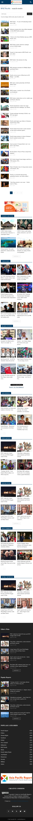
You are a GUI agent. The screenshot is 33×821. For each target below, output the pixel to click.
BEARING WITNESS (7, 326)
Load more (16, 256)
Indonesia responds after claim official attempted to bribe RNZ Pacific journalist (21, 30)
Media (2, 750)
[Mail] (12, 811)
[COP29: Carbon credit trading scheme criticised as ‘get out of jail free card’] (24, 224)
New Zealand (4, 742)
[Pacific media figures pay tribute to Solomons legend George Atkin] (5, 123)
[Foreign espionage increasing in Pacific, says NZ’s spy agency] (5, 115)
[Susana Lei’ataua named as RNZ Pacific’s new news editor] (5, 54)
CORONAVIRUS (5, 261)
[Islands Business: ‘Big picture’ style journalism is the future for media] (8, 419)
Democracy (4, 757)
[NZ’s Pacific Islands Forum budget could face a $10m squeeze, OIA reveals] (5, 161)
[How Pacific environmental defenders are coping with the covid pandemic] (24, 242)
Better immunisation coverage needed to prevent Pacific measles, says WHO (24, 277)
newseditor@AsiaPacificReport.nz (19, 801)
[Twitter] (20, 811)
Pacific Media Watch (6, 752)
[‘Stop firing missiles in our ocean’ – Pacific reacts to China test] (5, 184)
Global (2, 559)
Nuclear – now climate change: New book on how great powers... (24, 342)
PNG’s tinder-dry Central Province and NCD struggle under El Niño (7, 454)
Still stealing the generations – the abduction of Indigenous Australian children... (7, 545)
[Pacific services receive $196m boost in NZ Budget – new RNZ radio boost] (5, 77)
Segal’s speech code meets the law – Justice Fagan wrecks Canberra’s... (24, 517)
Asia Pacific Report (25, 794)
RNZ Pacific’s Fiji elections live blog (18, 60)
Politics (2, 733)
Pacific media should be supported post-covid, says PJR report (24, 315)
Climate (2, 228)
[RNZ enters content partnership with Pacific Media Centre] (5, 85)
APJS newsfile (3, 406)
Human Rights (4, 735)
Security (3, 759)
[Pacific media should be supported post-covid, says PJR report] (24, 307)
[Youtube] (24, 811)
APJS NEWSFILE (6, 393)
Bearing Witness (20, 373)
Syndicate (3, 738)
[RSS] (16, 811)
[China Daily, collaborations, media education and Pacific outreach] (24, 446)
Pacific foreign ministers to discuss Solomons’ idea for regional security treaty (20, 137)
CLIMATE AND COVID (7, 216)
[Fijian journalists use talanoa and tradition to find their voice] (8, 401)
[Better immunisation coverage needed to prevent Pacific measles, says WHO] (24, 269)
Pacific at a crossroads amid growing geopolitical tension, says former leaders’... (19, 175)
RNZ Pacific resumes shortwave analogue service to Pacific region (19, 45)
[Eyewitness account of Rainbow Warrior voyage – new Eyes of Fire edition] (24, 369)
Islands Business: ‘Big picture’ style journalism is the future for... (8, 427)
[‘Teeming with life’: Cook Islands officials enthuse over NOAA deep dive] (8, 464)
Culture (2, 514)
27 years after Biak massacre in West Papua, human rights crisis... (8, 377)
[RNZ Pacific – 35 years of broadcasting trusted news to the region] (5, 23)
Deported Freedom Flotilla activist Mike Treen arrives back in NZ (8, 563)
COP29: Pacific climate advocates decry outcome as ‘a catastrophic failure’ (7, 232)
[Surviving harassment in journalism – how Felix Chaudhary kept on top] (24, 419)
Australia (2, 541)
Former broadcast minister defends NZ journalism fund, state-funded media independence (8, 295)
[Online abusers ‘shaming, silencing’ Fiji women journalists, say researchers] (24, 401)
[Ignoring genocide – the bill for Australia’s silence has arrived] (8, 352)
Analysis (2, 246)
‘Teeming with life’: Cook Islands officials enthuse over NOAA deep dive (7, 472)
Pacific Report (4, 730)
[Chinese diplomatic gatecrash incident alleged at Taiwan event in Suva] (24, 555)
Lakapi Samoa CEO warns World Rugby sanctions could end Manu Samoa (7, 517)
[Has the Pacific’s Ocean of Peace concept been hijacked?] (5, 153)
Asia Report (20, 228)
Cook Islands (3, 469)
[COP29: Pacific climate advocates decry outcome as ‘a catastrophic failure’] (8, 224)
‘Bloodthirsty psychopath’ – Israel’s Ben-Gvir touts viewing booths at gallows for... (20, 698)
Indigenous (3, 745)
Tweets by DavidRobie (16, 387)
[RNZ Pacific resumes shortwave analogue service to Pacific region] (5, 46)
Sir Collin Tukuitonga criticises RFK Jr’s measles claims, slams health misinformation (8, 277)
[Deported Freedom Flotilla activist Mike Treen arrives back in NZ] (8, 555)
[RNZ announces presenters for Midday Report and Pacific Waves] (5, 69)
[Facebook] (8, 811)
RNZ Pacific (4, 747)
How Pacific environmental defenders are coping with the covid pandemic (24, 250)
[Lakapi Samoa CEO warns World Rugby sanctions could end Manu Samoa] (8, 509)
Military (3, 761)
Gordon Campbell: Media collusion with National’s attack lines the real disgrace (24, 545)
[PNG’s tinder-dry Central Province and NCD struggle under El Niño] (8, 446)
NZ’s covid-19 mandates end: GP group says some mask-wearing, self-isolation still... (8, 315)
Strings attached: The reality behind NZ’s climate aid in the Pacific (8, 250)
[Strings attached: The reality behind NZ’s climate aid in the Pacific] (8, 242)
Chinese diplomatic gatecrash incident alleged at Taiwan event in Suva (24, 563)
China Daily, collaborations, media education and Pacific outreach (23, 454)
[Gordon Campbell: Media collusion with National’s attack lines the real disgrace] (24, 537)
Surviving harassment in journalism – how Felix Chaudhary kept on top (22, 427)
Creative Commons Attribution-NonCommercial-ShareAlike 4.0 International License (16, 796)
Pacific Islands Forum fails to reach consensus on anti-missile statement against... (20, 129)
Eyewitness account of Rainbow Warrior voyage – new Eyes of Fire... (24, 377)
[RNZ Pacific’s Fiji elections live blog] (5, 62)
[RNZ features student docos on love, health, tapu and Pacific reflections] (5, 100)
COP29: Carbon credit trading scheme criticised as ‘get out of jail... (24, 232)
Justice (2, 764)
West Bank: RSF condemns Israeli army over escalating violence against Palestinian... (24, 472)
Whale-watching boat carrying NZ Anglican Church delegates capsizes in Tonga (20, 713)
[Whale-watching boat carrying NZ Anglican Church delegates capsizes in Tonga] (5, 714)
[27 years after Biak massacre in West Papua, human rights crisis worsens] (8, 369)
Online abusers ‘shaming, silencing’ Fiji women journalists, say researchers (23, 409)
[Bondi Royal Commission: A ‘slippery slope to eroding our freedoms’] (5, 692)
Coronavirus (3, 274)
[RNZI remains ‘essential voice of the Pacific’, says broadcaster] (5, 92)
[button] (31, 2)
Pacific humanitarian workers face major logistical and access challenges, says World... (20, 106)
